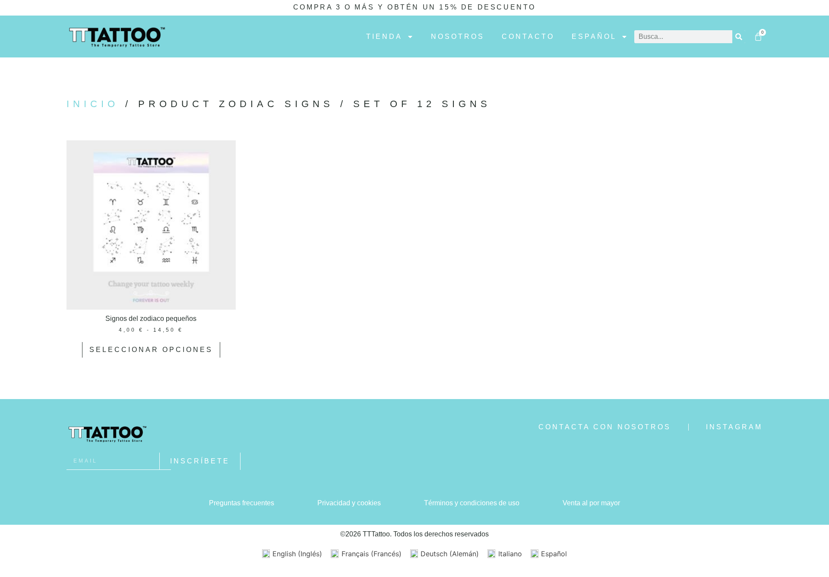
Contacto (528, 36)
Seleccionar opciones (151, 349)
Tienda (384, 36)
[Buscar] (738, 36)
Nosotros (457, 36)
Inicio (92, 103)
